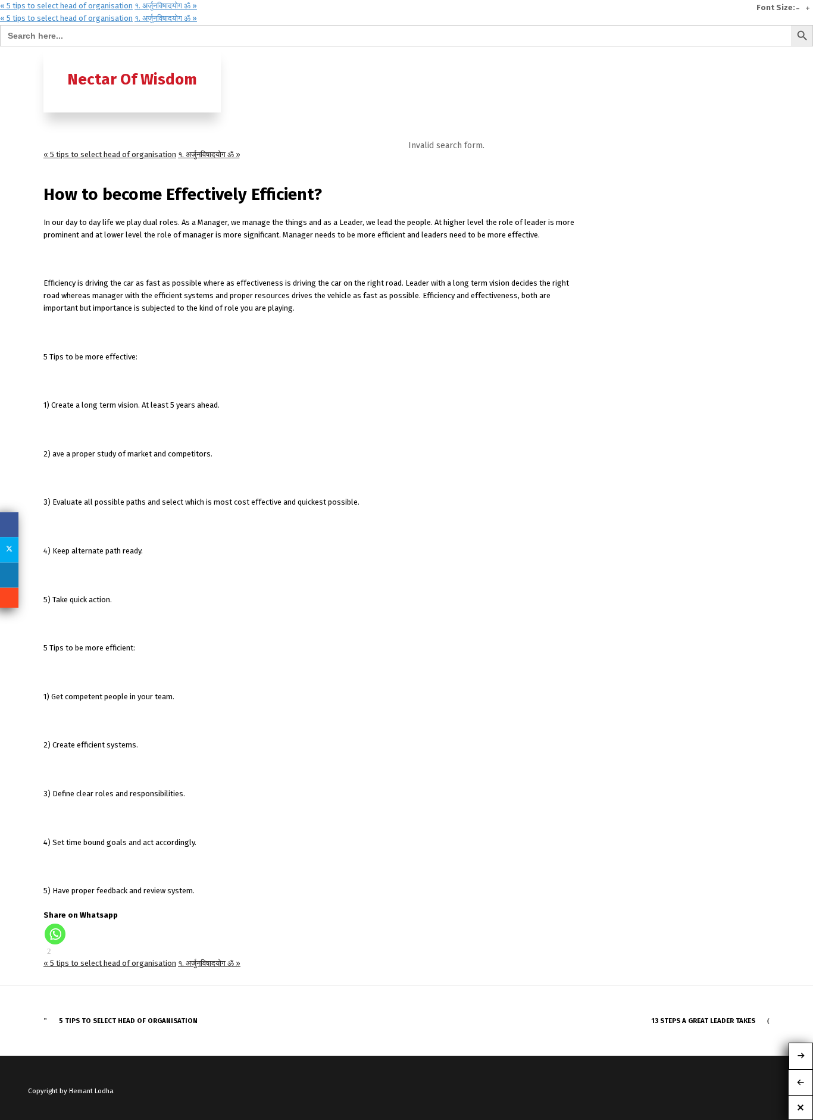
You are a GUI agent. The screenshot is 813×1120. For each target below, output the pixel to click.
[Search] (759, 58)
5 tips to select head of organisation (128, 1020)
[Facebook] (9, 524)
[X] (9, 549)
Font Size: (775, 7)
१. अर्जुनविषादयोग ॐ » (166, 5)
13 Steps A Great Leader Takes (703, 1020)
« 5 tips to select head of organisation (66, 5)
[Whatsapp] (55, 934)
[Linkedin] (9, 574)
